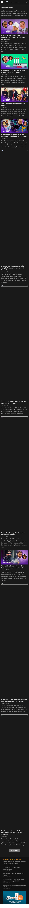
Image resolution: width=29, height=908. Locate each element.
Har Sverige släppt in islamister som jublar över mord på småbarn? (14, 135)
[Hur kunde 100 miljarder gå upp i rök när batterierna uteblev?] (14, 61)
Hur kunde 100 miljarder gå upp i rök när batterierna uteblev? (13, 71)
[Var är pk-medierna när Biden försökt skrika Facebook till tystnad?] (14, 771)
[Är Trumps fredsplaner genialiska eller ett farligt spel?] (14, 342)
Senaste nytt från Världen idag (12, 859)
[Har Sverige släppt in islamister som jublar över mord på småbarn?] (14, 126)
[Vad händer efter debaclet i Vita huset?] (14, 95)
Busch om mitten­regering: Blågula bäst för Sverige (14, 874)
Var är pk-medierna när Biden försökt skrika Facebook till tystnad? (12, 832)
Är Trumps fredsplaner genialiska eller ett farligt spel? (13, 402)
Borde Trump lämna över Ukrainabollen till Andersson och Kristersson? (13, 37)
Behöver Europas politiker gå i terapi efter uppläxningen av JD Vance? (13, 268)
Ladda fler (14, 850)
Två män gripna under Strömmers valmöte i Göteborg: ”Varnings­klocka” (14, 862)
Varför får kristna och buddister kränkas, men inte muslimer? (13, 567)
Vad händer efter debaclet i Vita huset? (13, 104)
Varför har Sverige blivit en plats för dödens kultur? (13, 534)
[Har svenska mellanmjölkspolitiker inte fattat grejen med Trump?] (14, 640)
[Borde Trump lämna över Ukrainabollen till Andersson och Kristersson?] (14, 26)
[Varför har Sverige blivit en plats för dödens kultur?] (14, 473)
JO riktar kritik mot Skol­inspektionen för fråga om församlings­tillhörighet (14, 880)
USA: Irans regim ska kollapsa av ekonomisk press (11, 868)
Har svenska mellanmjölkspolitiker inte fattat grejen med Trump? (14, 700)
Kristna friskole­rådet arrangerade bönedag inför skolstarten (14, 886)
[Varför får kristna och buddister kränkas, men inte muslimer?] (14, 557)
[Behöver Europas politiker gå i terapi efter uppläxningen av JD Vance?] (14, 207)
